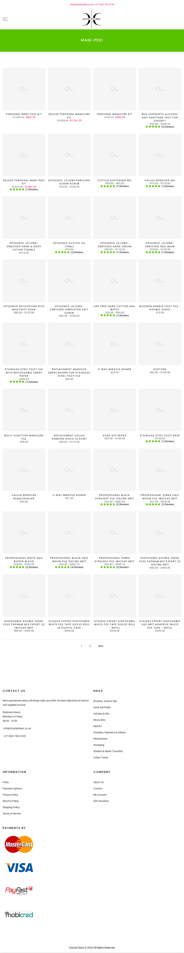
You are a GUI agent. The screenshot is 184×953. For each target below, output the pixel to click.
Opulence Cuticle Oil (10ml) (69, 244)
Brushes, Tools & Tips (105, 701)
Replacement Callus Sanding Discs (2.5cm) (69, 437)
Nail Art (97, 726)
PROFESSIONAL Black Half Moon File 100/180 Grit (69, 559)
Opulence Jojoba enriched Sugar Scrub (69, 182)
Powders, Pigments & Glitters (109, 732)
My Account (100, 794)
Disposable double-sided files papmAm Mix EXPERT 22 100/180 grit (160, 561)
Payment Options (12, 788)
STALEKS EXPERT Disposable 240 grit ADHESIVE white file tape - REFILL (160, 624)
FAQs (6, 782)
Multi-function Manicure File (24, 437)
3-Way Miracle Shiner (115, 369)
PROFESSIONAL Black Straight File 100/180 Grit (114, 496)
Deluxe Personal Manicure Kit (69, 115)
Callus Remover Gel (160, 180)
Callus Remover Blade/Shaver (24, 496)
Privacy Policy (10, 794)
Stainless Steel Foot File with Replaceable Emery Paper (24, 373)
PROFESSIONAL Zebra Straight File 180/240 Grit (115, 559)
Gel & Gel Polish (102, 707)
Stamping (98, 745)
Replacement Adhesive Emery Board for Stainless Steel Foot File (69, 373)
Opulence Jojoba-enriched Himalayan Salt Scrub (69, 310)
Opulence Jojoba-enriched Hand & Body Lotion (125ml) (24, 246)
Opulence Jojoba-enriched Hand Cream (115, 244)
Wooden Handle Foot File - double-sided (160, 308)
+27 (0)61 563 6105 (104, 4)
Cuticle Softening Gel (115, 180)
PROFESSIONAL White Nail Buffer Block (24, 559)
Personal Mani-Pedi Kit (24, 114)
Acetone (160, 369)
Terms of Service (12, 813)
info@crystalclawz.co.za (81, 4)
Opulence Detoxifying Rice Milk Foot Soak (24, 308)
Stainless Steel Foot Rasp (160, 435)
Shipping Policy (11, 807)
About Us (98, 782)
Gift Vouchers (101, 801)
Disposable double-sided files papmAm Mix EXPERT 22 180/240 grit (24, 624)
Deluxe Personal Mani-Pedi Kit (24, 182)
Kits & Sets (99, 719)
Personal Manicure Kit (114, 114)
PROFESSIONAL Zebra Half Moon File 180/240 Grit (160, 496)
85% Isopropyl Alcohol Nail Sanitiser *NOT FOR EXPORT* (160, 117)
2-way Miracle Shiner (69, 495)
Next (100, 646)
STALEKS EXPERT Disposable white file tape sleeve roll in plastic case (69, 624)
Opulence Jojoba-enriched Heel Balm (160, 244)
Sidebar (177, 61)
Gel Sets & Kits (101, 713)
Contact (97, 788)
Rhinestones (100, 738)
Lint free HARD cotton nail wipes (114, 308)
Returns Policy (11, 801)
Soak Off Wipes (114, 435)
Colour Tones (100, 757)
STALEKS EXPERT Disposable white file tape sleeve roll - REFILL (114, 624)
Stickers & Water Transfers (108, 751)
